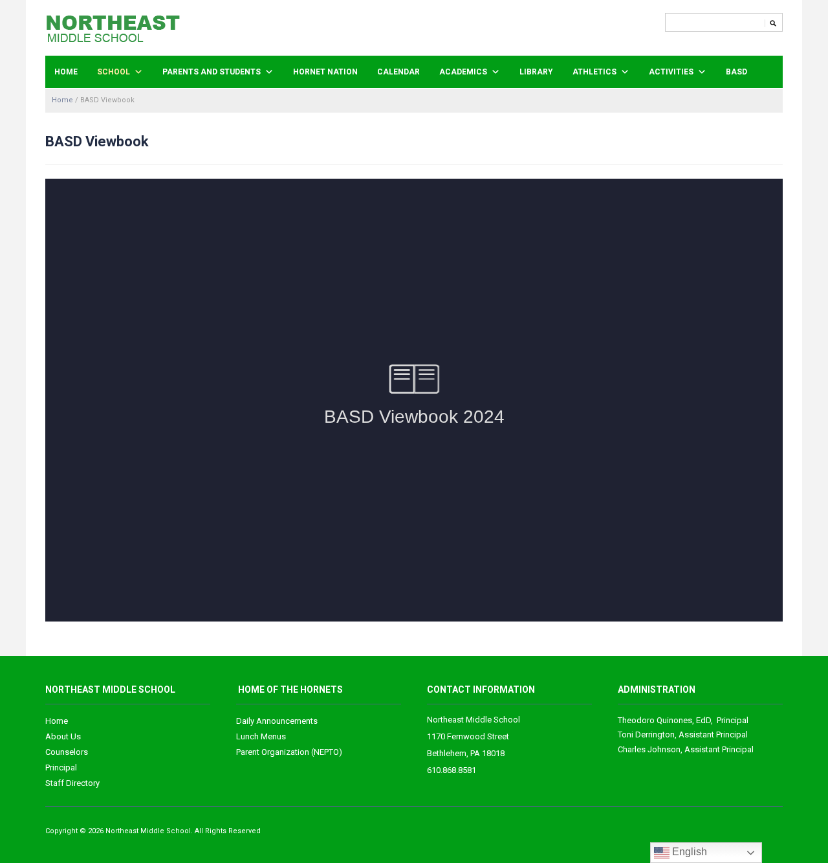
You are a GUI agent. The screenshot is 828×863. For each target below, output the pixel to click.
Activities (671, 71)
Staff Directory (72, 783)
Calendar (398, 71)
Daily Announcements (277, 721)
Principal (61, 767)
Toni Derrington (646, 734)
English (688, 851)
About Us (63, 736)
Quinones (655, 720)
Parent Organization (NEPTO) (289, 752)
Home (66, 71)
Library (536, 71)
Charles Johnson (649, 749)
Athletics (594, 71)
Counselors (66, 752)
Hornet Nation (325, 71)
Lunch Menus (261, 736)
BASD (736, 71)
